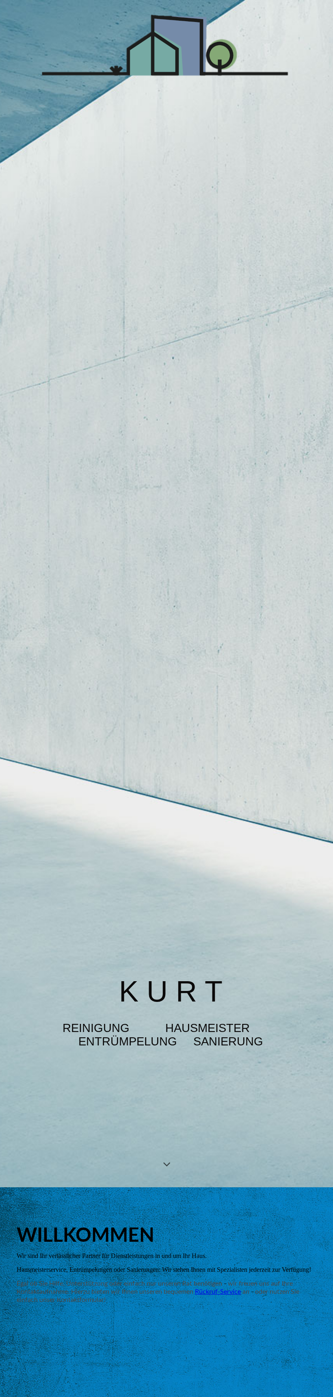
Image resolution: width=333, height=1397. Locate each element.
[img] (166, 593)
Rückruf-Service (218, 1291)
